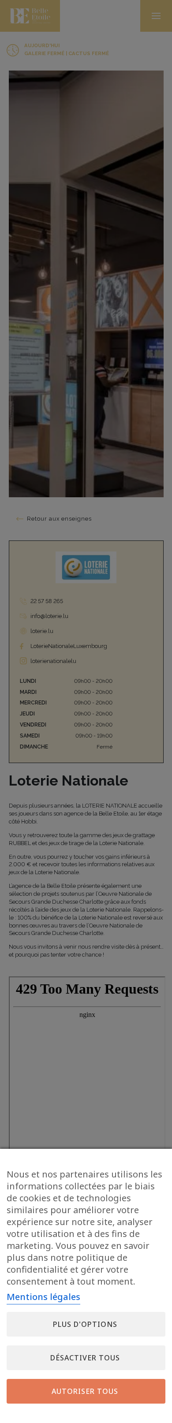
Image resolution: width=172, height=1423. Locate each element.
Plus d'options (85, 1324)
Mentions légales (43, 1297)
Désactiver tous (85, 1358)
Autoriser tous (85, 1391)
